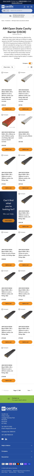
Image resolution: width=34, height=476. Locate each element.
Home (3, 20)
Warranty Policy (12, 472)
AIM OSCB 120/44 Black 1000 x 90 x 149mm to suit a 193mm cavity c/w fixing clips (7, 292)
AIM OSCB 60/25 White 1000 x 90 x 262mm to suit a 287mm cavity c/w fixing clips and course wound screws (7, 95)
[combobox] (17, 10)
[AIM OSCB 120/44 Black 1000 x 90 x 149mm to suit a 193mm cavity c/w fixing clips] (8, 279)
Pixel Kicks (15, 468)
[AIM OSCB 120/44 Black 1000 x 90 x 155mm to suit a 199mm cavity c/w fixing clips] (25, 318)
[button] (28, 6)
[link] (7, 390)
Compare (25, 63)
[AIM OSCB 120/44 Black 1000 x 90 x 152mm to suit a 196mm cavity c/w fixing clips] (8, 318)
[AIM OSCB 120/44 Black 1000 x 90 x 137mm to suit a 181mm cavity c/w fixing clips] (25, 279)
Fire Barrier (8, 20)
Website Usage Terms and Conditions (21, 470)
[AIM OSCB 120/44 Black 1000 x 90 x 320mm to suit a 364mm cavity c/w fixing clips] (25, 202)
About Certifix (6, 1)
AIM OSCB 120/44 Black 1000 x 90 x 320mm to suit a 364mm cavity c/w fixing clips (24, 214)
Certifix (7, 468)
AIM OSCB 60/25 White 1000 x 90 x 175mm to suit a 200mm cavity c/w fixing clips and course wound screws (24, 95)
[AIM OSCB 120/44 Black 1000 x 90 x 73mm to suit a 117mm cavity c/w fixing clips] (8, 240)
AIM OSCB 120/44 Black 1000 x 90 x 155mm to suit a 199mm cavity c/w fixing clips (24, 330)
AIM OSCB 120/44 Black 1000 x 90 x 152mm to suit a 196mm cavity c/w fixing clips (7, 330)
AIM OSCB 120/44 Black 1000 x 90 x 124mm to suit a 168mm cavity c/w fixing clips (7, 176)
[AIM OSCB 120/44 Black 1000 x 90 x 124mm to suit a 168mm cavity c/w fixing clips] (8, 163)
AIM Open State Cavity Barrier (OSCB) (20, 20)
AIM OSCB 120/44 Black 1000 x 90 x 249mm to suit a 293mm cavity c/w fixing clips (24, 176)
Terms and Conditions (6, 470)
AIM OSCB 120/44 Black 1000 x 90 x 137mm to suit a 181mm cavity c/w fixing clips (24, 292)
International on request (18, 16)
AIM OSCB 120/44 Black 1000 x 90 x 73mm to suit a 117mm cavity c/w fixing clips (8, 252)
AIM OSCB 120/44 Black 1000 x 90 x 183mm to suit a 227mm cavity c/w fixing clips (7, 369)
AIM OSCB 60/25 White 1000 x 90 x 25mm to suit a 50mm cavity (25, 135)
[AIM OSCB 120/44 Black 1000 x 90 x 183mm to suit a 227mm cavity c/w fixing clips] (8, 356)
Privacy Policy (21, 472)
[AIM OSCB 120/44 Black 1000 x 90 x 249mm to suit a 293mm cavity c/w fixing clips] (25, 163)
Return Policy (5, 472)
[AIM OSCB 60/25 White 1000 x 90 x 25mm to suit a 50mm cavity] (25, 123)
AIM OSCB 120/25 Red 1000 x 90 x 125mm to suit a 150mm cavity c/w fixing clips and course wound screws (8, 136)
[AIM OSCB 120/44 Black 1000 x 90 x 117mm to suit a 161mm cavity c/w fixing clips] (25, 240)
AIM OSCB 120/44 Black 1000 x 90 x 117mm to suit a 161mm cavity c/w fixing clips (24, 253)
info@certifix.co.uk (10, 428)
